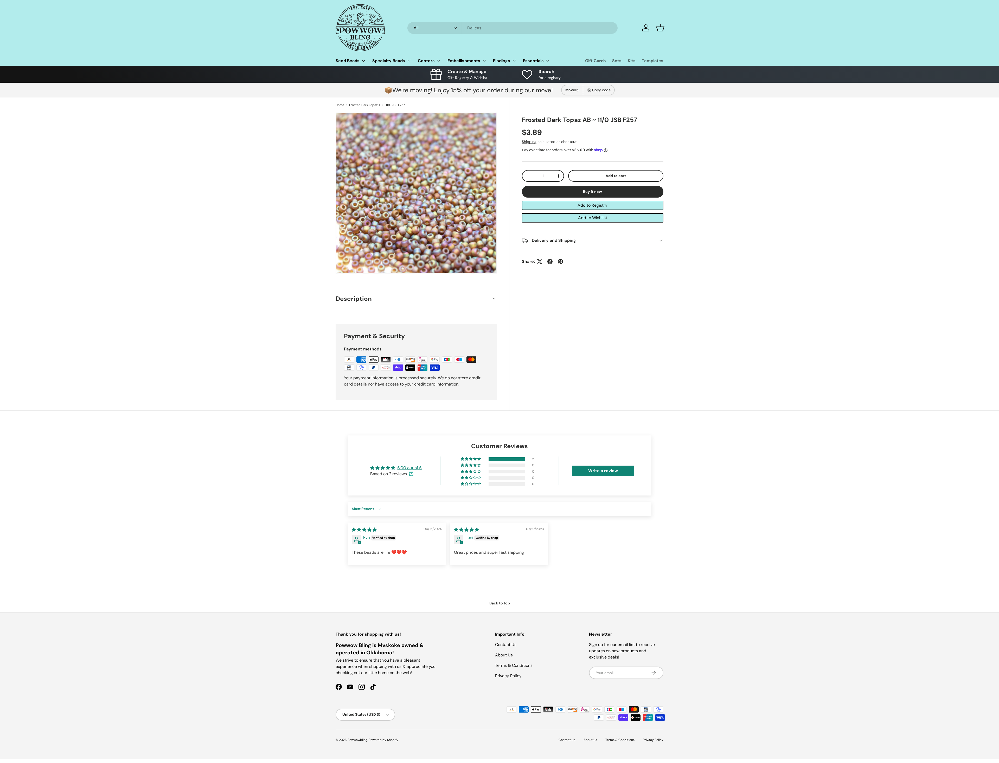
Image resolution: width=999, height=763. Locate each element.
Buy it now (592, 191)
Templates (652, 60)
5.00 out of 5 (409, 468)
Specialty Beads (388, 60)
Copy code (601, 90)
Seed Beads (348, 60)
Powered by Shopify (383, 740)
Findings (501, 60)
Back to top (499, 603)
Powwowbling (357, 740)
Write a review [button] (603, 470)
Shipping (529, 141)
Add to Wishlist (592, 217)
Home (340, 105)
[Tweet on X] (539, 261)
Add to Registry (592, 205)
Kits (632, 60)
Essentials (533, 60)
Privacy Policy (508, 676)
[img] (364, 529)
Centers (426, 60)
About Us (504, 655)
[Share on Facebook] (550, 261)
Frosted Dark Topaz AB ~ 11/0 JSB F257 (377, 105)
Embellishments (463, 60)
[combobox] (512, 28)
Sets (617, 60)
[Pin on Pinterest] (560, 261)
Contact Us (505, 644)
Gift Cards (595, 60)
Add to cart (616, 175)
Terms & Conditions (514, 665)
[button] (660, 28)
